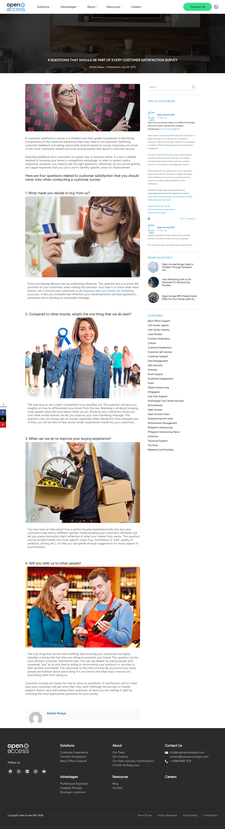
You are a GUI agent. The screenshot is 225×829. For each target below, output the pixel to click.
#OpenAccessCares (156, 206)
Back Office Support (159, 320)
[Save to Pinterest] (3, 425)
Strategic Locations (72, 792)
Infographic (154, 391)
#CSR (167, 206)
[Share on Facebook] (3, 412)
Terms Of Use (145, 815)
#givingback (170, 209)
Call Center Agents (158, 325)
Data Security (155, 365)
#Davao (170, 139)
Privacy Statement (167, 815)
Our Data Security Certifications (133, 761)
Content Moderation (159, 338)
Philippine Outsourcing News (163, 431)
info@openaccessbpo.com (187, 752)
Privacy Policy (190, 815)
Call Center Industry (159, 329)
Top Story (153, 445)
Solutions (43, 7)
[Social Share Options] (149, 219)
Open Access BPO (166, 114)
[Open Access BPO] (18, 748)
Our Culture (120, 756)
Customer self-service (160, 351)
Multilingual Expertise (74, 783)
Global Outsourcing (158, 387)
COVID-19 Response (125, 765)
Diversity (152, 369)
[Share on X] (3, 418)
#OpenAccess (168, 155)
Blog (115, 783)
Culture (152, 343)
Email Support (155, 374)
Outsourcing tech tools (160, 418)
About (91, 7)
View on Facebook (186, 219)
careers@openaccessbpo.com (189, 756)
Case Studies (155, 334)
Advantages (68, 7)
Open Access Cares (158, 414)
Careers (136, 7)
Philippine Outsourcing (160, 427)
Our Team (118, 752)
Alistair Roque (97, 67)
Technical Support (158, 440)
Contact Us (197, 7)
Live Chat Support (157, 396)
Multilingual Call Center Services (166, 400)
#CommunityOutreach (157, 213)
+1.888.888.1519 (180, 761)
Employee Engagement (160, 378)
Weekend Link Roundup (160, 449)
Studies (117, 788)
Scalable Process (71, 788)
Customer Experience (159, 347)
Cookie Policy (210, 815)
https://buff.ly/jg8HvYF (170, 129)
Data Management (158, 360)
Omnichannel (155, 405)
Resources (113, 7)
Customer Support (158, 356)
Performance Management (162, 423)
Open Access (155, 409)
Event (151, 383)
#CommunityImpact (156, 209)
